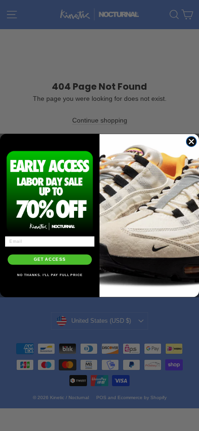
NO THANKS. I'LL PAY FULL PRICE (50, 275)
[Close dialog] (191, 141)
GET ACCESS (50, 260)
